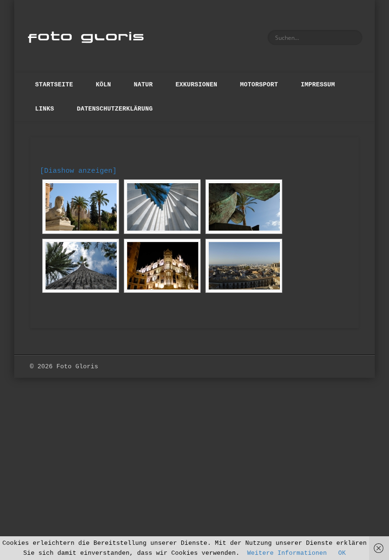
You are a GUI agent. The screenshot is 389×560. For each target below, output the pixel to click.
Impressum (318, 84)
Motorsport (259, 84)
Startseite (54, 84)
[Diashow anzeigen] (78, 171)
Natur (143, 84)
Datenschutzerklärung (115, 108)
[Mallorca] (81, 206)
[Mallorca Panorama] (244, 265)
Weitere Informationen (287, 553)
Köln (103, 84)
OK (342, 553)
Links (44, 108)
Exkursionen (196, 84)
